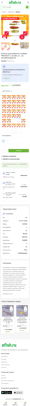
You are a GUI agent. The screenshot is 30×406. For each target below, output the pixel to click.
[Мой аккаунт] (28, 2)
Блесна (18, 12)
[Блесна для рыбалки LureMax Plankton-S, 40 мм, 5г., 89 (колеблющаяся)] (19, 130)
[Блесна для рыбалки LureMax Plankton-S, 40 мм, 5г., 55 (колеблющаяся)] (4, 121)
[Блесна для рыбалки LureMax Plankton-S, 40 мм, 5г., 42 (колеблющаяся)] (14, 116)
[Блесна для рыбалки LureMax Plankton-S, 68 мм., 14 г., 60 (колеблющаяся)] (14, 121)
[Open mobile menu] (2, 2)
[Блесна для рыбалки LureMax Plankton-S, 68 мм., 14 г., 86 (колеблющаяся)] (9, 130)
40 (26, 246)
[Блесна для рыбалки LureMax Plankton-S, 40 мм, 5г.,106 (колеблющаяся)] (23, 97)
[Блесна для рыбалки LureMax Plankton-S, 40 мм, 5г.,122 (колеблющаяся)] (19, 102)
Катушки (3, 359)
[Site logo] (15, 2)
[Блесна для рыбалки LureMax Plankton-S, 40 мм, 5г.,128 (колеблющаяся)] (23, 102)
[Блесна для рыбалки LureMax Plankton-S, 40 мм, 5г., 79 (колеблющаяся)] (23, 126)
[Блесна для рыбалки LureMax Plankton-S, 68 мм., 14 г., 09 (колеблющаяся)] (23, 130)
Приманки (11, 12)
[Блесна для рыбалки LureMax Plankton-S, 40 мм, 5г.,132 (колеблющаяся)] (14, 107)
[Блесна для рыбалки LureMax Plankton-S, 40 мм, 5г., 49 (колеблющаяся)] (23, 116)
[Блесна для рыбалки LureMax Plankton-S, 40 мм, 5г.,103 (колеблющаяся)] (14, 97)
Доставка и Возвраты (7, 380)
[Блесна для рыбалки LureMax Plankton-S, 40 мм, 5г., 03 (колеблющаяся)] (4, 116)
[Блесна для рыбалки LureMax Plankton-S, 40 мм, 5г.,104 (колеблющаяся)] (19, 97)
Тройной (24, 240)
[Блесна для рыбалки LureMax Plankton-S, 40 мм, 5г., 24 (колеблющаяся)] (9, 111)
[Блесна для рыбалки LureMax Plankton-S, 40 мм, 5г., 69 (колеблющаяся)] (4, 126)
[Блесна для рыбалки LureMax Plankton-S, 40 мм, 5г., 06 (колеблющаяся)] (9, 121)
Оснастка (4, 367)
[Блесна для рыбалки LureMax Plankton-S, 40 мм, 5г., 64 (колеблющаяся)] (23, 121)
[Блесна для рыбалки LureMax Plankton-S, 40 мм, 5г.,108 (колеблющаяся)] (9, 102)
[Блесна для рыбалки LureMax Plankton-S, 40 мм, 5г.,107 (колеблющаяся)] (4, 102)
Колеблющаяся (22, 253)
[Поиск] (27, 7)
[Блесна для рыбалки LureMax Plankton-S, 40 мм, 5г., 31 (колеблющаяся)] (9, 116)
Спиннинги (4, 356)
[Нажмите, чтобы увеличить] (4, 39)
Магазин (3, 378)
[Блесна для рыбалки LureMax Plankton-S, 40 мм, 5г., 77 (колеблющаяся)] (14, 126)
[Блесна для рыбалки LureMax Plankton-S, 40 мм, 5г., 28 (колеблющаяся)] (23, 111)
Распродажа (4, 383)
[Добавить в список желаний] (11, 307)
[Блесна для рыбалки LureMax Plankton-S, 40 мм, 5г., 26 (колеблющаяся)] (19, 111)
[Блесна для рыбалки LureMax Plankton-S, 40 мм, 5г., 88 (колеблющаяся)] (14, 130)
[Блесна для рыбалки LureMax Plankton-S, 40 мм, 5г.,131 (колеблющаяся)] (9, 107)
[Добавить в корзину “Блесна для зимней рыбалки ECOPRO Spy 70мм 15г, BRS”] (11, 310)
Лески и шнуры (5, 364)
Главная (3, 12)
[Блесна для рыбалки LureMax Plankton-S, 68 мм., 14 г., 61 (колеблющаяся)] (19, 121)
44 (26, 230)
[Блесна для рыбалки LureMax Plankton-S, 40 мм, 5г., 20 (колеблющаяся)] (4, 111)
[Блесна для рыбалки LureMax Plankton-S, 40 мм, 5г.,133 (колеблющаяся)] (19, 107)
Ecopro (8, 324)
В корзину (18, 150)
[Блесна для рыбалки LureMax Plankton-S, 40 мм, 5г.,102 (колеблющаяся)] (9, 97)
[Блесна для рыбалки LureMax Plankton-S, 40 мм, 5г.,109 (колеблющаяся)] (14, 102)
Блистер (24, 237)
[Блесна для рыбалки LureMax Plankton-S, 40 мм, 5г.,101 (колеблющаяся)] (4, 97)
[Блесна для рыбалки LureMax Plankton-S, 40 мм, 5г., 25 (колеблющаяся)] (14, 111)
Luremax (24, 224)
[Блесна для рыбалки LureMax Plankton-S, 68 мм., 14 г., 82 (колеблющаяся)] (4, 130)
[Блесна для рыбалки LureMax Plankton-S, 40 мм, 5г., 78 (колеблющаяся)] (19, 126)
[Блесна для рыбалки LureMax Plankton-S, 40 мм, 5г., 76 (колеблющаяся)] (9, 126)
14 (6, 141)
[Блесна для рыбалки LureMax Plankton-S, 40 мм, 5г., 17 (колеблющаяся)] (23, 107)
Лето (25, 250)
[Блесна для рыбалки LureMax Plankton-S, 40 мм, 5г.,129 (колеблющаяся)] (4, 107)
